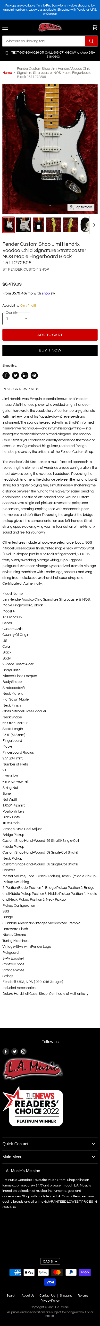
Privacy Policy (50, 1300)
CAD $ (48, 1261)
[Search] (91, 41)
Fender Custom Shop (28, 269)
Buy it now (50, 350)
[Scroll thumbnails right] (93, 225)
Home (7, 73)
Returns (83, 1295)
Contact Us (47, 1295)
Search (11, 1295)
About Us (28, 1295)
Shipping (66, 1295)
